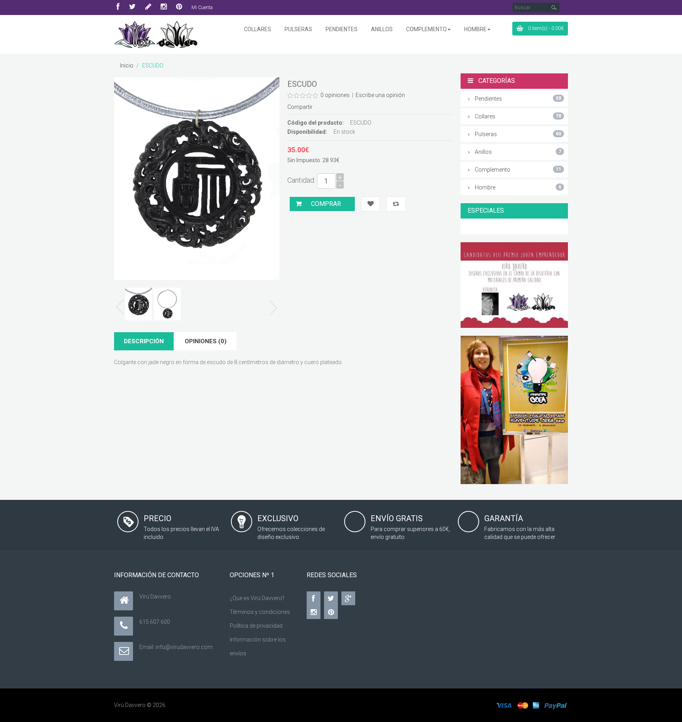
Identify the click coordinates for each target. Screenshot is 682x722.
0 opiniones (335, 95)
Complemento (518, 169)
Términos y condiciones (260, 612)
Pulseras (518, 134)
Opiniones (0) (206, 341)
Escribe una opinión (380, 95)
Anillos (518, 152)
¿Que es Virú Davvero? (257, 598)
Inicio (126, 65)
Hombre (518, 187)
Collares (518, 116)
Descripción (144, 341)
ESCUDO (152, 65)
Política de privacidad (256, 626)
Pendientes (518, 98)
